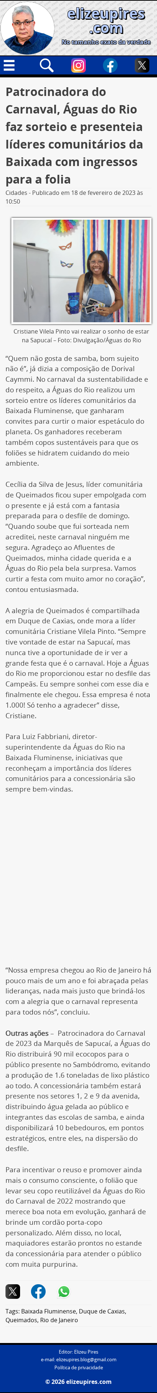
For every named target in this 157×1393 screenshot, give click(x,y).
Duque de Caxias (102, 1311)
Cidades (16, 193)
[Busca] (46, 65)
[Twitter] (142, 65)
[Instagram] (78, 65)
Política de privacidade (78, 1368)
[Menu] (15, 65)
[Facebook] (110, 65)
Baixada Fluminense (48, 1311)
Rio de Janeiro (59, 1320)
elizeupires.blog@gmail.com (86, 1360)
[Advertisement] (78, 883)
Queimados (21, 1320)
